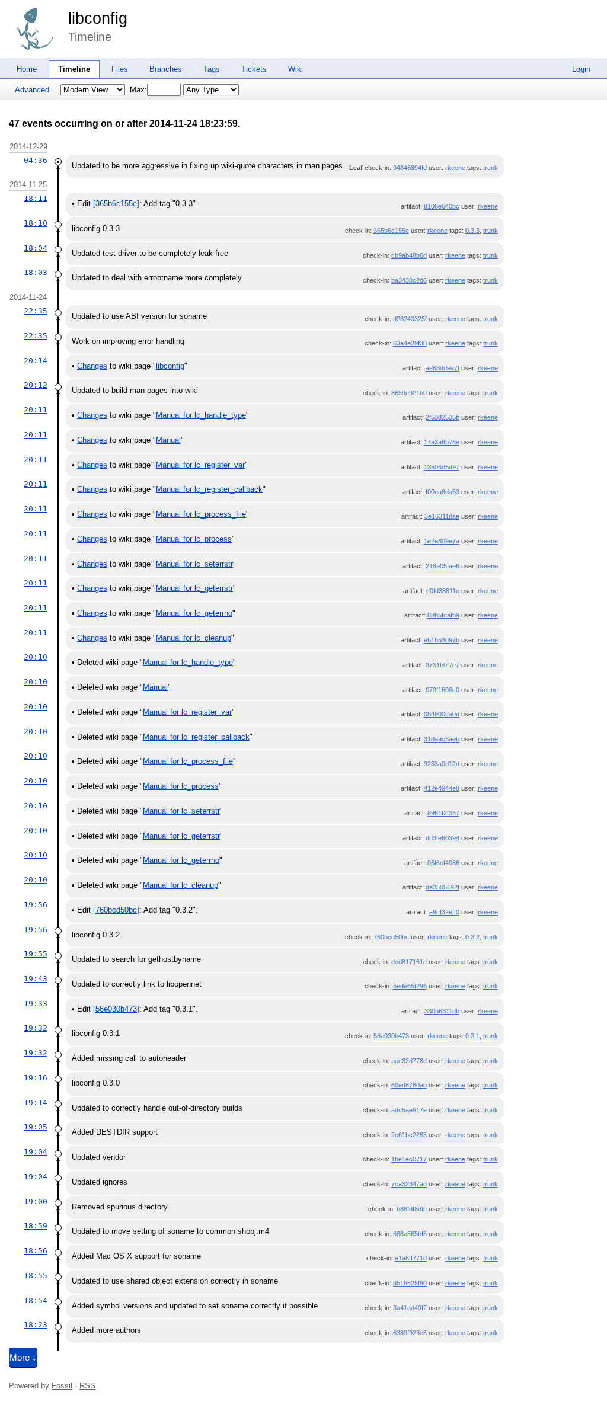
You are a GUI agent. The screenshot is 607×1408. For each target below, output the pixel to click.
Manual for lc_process (194, 539)
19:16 (35, 1077)
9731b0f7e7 (442, 664)
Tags (211, 69)
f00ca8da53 (442, 491)
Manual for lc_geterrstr (194, 588)
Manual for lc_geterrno (194, 613)
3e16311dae (441, 516)
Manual (168, 440)
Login (581, 69)
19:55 (35, 953)
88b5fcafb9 (443, 615)
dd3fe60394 (442, 837)
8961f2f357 (443, 813)
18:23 (35, 1324)
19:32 (35, 1027)
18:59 (35, 1225)
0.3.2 (472, 936)
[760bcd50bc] (116, 909)
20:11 (35, 409)
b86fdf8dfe (412, 1208)
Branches (165, 69)
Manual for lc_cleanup (193, 637)
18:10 (35, 223)
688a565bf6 (410, 1233)
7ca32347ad (409, 1184)
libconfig (97, 18)
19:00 (35, 1201)
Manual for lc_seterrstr (194, 563)
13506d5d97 (441, 467)
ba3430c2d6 (409, 280)
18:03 (35, 272)
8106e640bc (441, 206)
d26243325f (410, 318)
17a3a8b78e (441, 442)
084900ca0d (441, 714)
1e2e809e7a (441, 541)
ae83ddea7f (442, 368)
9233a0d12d (441, 763)
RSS (87, 1385)
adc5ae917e (409, 1109)
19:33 (35, 1003)
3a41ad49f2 (410, 1307)
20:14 (35, 360)
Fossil (62, 1385)
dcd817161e (409, 961)
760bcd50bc (391, 936)
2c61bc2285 (409, 1134)
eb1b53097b (441, 640)
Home (27, 69)
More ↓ (23, 1357)
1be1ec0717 (409, 1159)
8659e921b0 (409, 392)
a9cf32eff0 (444, 912)
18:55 (35, 1275)
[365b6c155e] (116, 203)
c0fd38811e (442, 590)
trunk (490, 167)
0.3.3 (472, 230)
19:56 (35, 904)
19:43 (35, 978)
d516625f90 (410, 1283)
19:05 (35, 1126)
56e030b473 (391, 1035)
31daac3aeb (441, 739)
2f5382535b (442, 417)
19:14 (35, 1102)
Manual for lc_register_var (200, 464)
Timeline (74, 69)
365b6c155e (391, 230)
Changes (92, 365)
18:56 (35, 1250)
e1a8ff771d (411, 1258)
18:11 (35, 198)
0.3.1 (472, 1035)
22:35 (35, 310)
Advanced (32, 89)
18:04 (35, 248)
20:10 (35, 656)
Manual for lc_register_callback (209, 489)
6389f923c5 (410, 1332)
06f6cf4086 (443, 862)
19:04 (35, 1151)
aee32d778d (409, 1060)
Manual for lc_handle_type (201, 415)
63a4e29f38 (410, 343)
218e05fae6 (442, 565)
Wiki (295, 69)
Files (119, 69)
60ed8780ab (409, 1085)
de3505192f (442, 887)
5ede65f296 (410, 986)
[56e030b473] (116, 1008)
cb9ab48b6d (409, 255)
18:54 (35, 1300)
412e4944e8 (441, 788)
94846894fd (410, 167)
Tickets (254, 69)
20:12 (35, 384)
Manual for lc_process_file (201, 514)
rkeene (455, 167)
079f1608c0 (442, 689)
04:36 (35, 160)
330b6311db (441, 1011)
